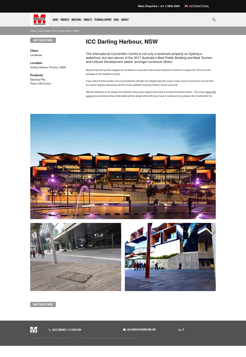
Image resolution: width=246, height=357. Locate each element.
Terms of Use (116, 337)
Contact (125, 19)
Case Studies (44, 30)
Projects (88, 19)
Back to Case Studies (43, 40)
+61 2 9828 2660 (170, 6)
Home (33, 30)
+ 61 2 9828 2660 (74, 329)
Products (65, 19)
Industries (76, 19)
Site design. (129, 337)
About (55, 19)
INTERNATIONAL (199, 6)
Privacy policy (102, 337)
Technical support (103, 19)
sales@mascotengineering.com (141, 329)
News (116, 19)
